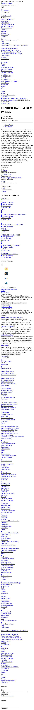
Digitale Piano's (5, 534)
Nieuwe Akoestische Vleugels (10, 636)
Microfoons (4, 504)
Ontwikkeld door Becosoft (9, 289)
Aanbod (6, 98)
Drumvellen (4, 495)
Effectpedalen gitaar (7, 414)
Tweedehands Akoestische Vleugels (11, 639)
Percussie (3, 497)
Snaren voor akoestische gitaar (10, 428)
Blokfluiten (4, 519)
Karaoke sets (4, 577)
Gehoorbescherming (7, 567)
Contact (3, 291)
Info (2, 674)
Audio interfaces (6, 505)
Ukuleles (3, 395)
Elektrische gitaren (6, 392)
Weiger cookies (6, 305)
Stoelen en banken (6, 603)
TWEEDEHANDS (6, 662)
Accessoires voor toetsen (8, 545)
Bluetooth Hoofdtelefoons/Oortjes (11, 583)
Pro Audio (4, 660)
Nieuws (3, 672)
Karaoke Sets (5, 586)
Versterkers (22, 98)
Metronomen (4, 600)
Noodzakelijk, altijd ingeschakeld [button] (11, 317)
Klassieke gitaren (6, 388)
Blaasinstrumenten (6, 512)
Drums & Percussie (6, 457)
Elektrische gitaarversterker (9, 100)
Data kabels (4, 617)
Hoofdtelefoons (5, 507)
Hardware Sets (5, 483)
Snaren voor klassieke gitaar (9, 430)
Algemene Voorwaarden (8, 680)
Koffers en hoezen (6, 498)
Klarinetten (4, 517)
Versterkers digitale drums (8, 474)
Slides (2, 452)
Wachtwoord (4, 692)
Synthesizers (4, 540)
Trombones (4, 516)
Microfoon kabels (6, 613)
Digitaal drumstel (6, 473)
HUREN (3, 663)
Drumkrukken (5, 490)
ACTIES (3, 643)
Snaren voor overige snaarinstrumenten (12, 437)
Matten (3, 589)
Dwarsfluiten (4, 524)
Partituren (4, 596)
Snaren (3, 423)
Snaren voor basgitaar (7, 431)
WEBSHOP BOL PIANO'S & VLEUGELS (14, 631)
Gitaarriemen (4, 447)
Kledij (2, 588)
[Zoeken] (2, 7)
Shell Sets (4, 466)
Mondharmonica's (6, 526)
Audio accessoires (6, 572)
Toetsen (3, 529)
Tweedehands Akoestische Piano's (11, 638)
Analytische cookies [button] (7, 335)
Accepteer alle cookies (20, 303)
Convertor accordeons (7, 373)
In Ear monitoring (6, 562)
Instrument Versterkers (7, 653)
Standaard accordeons (7, 371)
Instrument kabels (6, 612)
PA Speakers (4, 557)
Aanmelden (5, 694)
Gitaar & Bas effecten (7, 409)
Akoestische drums (6, 461)
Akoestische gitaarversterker (9, 404)
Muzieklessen (5, 668)
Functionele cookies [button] (7, 326)
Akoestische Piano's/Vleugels (9, 533)
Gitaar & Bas (14, 98)
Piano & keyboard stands (8, 550)
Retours (3, 679)
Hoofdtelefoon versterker (8, 407)
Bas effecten (4, 416)
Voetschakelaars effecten (8, 419)
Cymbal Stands (5, 485)
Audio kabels (5, 615)
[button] (1, 47)
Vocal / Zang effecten (7, 624)
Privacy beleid (5, 292)
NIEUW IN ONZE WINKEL (10, 667)
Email (2, 690)
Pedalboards (4, 421)
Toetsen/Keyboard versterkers (10, 541)
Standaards (4, 607)
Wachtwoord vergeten (7, 696)
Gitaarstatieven (5, 449)
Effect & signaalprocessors (9, 620)
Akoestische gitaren (6, 390)
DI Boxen (4, 571)
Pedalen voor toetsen (7, 552)
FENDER (4, 171)
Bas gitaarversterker (7, 406)
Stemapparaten (5, 454)
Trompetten (4, 528)
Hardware (4, 479)
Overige (3, 591)
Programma (4, 670)
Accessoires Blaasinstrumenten (10, 521)
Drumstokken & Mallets (8, 493)
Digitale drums (5, 469)
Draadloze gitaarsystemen (8, 455)
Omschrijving (9, 125)
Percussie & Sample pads (8, 476)
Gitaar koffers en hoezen (8, 443)
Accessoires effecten (7, 418)
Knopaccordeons (6, 368)
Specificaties (8, 126)
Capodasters (4, 442)
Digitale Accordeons (7, 382)
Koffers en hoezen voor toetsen (10, 548)
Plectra (3, 450)
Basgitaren (4, 394)
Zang (2, 625)
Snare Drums (5, 467)
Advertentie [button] (4, 345)
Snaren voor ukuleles (7, 435)
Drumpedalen (5, 486)
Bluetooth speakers (6, 569)
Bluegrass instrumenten (8, 397)
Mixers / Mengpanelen (7, 559)
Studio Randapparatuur (8, 510)
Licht (2, 619)
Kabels (3, 608)
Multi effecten (5, 412)
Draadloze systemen (7, 565)
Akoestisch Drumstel (7, 464)
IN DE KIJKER (5, 665)
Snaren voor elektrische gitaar (9, 426)
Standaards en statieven (8, 564)
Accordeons (4, 364)
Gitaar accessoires (6, 438)
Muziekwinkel (5, 644)
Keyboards (4, 536)
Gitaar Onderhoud (6, 445)
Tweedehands (5, 627)
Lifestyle (3, 579)
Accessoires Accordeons (8, 383)
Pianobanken (4, 543)
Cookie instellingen (6, 294)
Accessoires (4, 478)
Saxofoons (4, 522)
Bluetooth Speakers (6, 584)
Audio (3, 553)
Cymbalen (4, 492)
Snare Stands (4, 488)
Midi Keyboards (5, 538)
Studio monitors (5, 509)
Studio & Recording (7, 500)
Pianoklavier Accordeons (8, 375)
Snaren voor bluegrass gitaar (9, 433)
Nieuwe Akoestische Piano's (9, 634)
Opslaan (18, 354)
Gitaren (3, 651)
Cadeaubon (4, 682)
